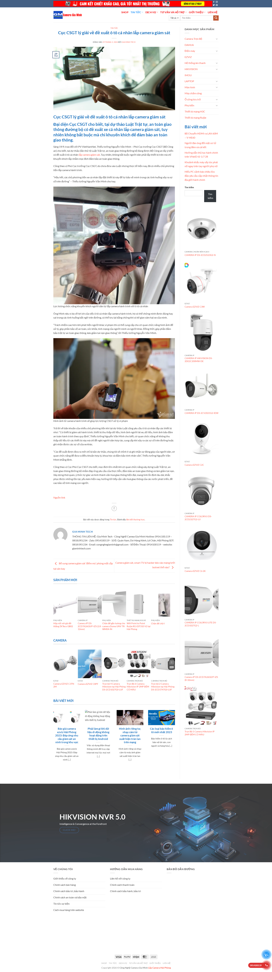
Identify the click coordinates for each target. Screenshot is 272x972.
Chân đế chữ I (158, 623)
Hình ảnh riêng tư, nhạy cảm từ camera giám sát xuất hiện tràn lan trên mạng (130, 735)
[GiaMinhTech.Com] (67, 15)
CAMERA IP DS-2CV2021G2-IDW (201, 413)
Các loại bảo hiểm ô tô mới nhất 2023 (161, 730)
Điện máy (190, 50)
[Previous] (54, 613)
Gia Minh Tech (128, 42)
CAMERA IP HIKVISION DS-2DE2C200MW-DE (198, 359)
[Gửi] (216, 18)
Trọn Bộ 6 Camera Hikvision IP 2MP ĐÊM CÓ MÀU (138, 686)
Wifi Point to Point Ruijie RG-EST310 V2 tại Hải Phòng (138, 626)
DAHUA (189, 44)
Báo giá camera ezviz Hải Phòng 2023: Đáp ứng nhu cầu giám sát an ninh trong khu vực (66, 735)
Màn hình (190, 87)
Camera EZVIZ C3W (195, 306)
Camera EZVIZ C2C (194, 464)
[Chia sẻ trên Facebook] (114, 508)
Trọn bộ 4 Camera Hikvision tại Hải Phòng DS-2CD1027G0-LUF (114, 686)
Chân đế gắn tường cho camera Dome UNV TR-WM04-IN (113, 626)
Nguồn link (59, 497)
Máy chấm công (193, 93)
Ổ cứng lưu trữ (193, 99)
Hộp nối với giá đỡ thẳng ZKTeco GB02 (63, 625)
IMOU (188, 75)
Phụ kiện (189, 105)
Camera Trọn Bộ (193, 38)
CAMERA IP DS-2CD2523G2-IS (200, 255)
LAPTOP (189, 81)
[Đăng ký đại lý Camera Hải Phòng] (132, 3)
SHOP (124, 12)
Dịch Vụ (150, 12)
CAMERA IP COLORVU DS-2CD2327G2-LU (198, 518)
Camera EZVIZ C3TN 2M (63, 685)
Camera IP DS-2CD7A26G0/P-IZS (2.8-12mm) (90, 626)
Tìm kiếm (189, 187)
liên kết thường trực (135, 519)
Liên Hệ (213, 12)
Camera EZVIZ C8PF (88, 684)
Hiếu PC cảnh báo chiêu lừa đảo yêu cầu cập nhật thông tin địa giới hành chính (201, 175)
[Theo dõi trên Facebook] (214, 2)
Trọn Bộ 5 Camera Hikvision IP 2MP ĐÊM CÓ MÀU (200, 733)
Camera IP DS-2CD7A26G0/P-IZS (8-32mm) (201, 678)
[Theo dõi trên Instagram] (217, 2)
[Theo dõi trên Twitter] (214, 5)
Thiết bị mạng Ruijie (195, 117)
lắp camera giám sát (89, 154)
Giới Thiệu (196, 12)
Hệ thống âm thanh (195, 62)
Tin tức (136, 12)
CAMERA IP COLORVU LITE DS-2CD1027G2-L (200, 624)
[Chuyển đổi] (217, 39)
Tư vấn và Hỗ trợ (172, 12)
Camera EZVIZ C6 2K (195, 571)
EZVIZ (188, 56)
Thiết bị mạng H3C (195, 111)
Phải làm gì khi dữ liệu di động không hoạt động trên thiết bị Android (98, 734)
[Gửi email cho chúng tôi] (217, 5)
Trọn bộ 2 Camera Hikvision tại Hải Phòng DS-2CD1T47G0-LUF (162, 686)
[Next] (173, 613)
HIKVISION (191, 69)
